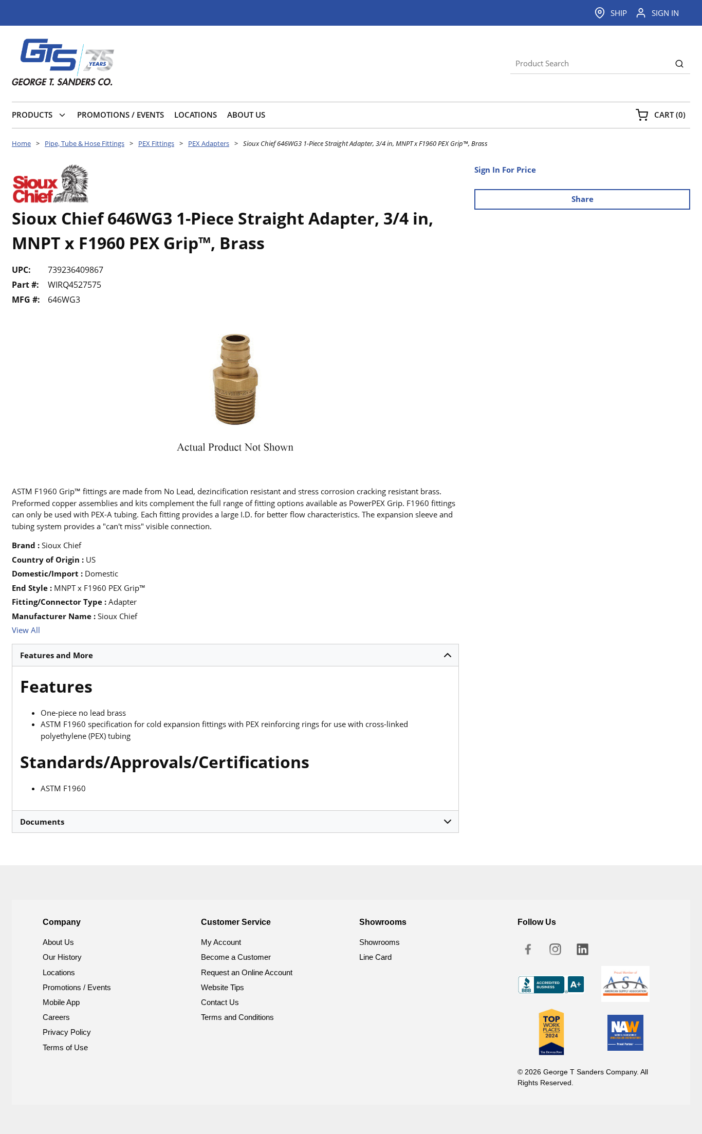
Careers (56, 1017)
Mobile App (61, 1002)
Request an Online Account (246, 972)
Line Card (375, 957)
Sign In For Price (505, 169)
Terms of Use (65, 1047)
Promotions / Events (77, 987)
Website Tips (222, 987)
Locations (59, 972)
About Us (58, 942)
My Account (221, 942)
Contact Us (220, 1002)
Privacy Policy (67, 1032)
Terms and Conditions (237, 1017)
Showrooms (379, 942)
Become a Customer (236, 957)
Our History (62, 957)
